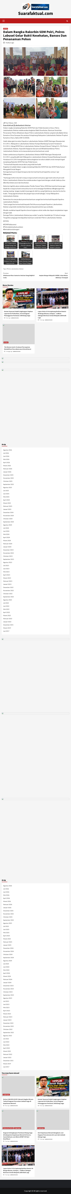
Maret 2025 (7, 503)
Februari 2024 (7, 543)
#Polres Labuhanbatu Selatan (15, 269)
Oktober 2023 (7, 556)
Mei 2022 (6, 609)
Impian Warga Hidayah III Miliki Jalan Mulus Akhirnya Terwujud (53, 275)
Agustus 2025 (7, 487)
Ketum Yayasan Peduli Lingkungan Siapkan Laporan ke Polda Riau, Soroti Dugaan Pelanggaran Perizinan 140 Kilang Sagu (18, 313)
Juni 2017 (6, 631)
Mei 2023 (6, 572)
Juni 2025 (6, 494)
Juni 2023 (6, 568)
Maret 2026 (7, 465)
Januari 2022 (7, 622)
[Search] (67, 21)
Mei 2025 (6, 497)
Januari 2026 (7, 472)
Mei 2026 (6, 459)
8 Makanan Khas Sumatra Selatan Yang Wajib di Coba (18, 275)
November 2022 (8, 590)
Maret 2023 (7, 578)
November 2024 (8, 515)
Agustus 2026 (7, 450)
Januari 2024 (7, 547)
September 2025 (8, 484)
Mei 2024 (6, 534)
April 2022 (6, 612)
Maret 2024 (7, 540)
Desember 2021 (8, 625)
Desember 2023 (8, 550)
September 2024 (8, 522)
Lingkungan (6, 1094)
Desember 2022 (8, 587)
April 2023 (6, 575)
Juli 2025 (6, 490)
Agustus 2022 (7, 600)
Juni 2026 (6, 456)
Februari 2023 (7, 581)
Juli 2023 (6, 565)
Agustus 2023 (7, 562)
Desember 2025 (8, 475)
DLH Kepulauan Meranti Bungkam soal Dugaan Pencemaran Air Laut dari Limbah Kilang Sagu (51, 1135)
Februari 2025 (7, 506)
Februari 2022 (7, 618)
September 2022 (8, 597)
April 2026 (6, 462)
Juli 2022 (6, 603)
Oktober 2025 (7, 481)
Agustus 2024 (7, 525)
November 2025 (8, 478)
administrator (15, 318)
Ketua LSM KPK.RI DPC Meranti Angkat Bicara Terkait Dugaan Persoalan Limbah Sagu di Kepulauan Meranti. (18, 1101)
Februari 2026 (7, 469)
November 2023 (8, 553)
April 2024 (6, 537)
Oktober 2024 (7, 518)
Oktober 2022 (7, 593)
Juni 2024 (6, 531)
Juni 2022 (6, 606)
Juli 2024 (6, 528)
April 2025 (6, 500)
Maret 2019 (7, 628)
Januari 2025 (7, 509)
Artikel (5, 28)
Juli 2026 (6, 453)
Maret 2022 (7, 615)
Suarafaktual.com (35, 13)
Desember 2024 (8, 512)
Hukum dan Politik (8, 1128)
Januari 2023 (7, 584)
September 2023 (8, 559)
